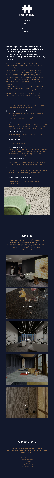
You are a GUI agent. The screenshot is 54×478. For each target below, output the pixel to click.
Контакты (27, 31)
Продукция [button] (27, 23)
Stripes (27, 340)
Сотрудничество (27, 28)
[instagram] (19, 442)
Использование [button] (27, 26)
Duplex (27, 372)
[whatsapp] (22, 442)
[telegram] (35, 442)
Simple (27, 274)
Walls (27, 405)
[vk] (25, 442)
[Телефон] (31, 442)
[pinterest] (28, 442)
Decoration (27, 307)
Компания (27, 20)
